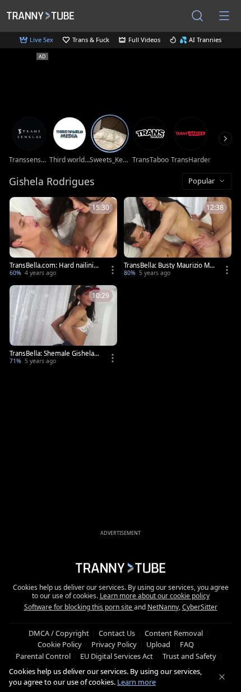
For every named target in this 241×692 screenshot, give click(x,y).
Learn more (136, 682)
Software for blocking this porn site (79, 607)
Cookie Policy (60, 644)
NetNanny (163, 607)
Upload (158, 644)
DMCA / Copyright (59, 633)
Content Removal (174, 633)
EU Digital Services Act (116, 656)
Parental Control (43, 656)
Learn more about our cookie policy (155, 596)
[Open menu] (224, 16)
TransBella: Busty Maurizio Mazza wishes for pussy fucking (168, 265)
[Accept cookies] (222, 677)
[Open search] (197, 16)
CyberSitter (199, 607)
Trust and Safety (189, 656)
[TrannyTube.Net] (40, 15)
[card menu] (112, 270)
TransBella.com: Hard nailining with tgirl (54, 265)
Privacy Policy (114, 644)
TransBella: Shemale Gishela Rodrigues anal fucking (55, 353)
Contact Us (117, 633)
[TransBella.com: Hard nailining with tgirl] (63, 237)
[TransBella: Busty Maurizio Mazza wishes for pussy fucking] (177, 237)
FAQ (187, 644)
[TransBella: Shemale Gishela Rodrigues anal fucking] (63, 325)
